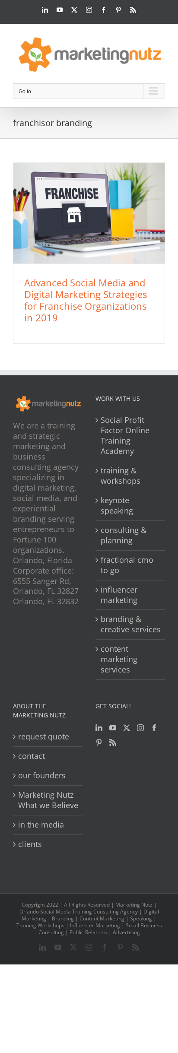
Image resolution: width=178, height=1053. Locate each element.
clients (30, 844)
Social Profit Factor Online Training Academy (125, 435)
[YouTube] (112, 727)
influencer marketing (119, 595)
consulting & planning (123, 535)
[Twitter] (126, 727)
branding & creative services (131, 624)
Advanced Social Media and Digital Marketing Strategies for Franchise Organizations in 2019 (85, 300)
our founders (42, 775)
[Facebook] (154, 727)
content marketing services (119, 659)
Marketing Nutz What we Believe (48, 800)
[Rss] (112, 742)
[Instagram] (140, 727)
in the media (41, 825)
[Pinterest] (98, 742)
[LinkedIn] (98, 727)
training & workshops (120, 476)
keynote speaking (117, 505)
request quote (43, 737)
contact (31, 756)
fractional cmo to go (127, 565)
